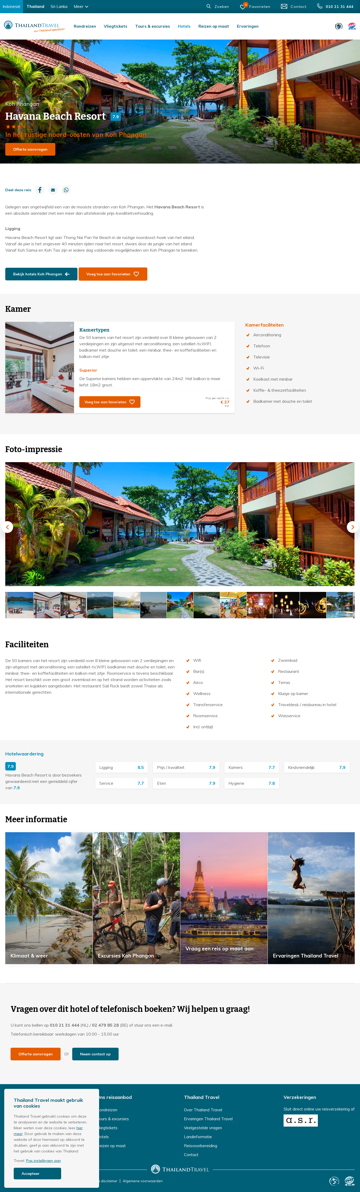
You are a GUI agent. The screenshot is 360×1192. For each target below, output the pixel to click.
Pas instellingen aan (43, 1160)
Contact (191, 1154)
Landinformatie (198, 1136)
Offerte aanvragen (30, 149)
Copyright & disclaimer (99, 1181)
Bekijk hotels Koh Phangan (37, 274)
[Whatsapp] (66, 190)
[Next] (353, 527)
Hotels (184, 26)
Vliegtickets (115, 26)
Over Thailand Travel (203, 1109)
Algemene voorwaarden (143, 1181)
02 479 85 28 (105, 1025)
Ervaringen (248, 26)
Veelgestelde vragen (203, 1127)
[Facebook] (40, 190)
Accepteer (31, 1173)
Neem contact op (95, 1054)
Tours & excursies (152, 26)
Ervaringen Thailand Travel (208, 1118)
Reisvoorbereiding (200, 1145)
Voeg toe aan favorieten (108, 274)
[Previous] (7, 527)
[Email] (53, 190)
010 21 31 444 (64, 1025)
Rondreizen (85, 26)
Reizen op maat (213, 26)
